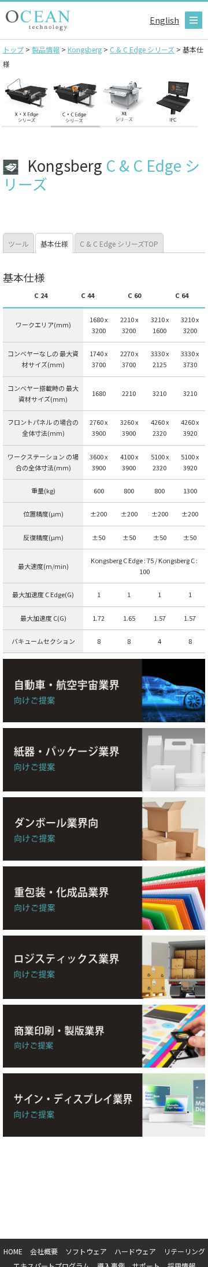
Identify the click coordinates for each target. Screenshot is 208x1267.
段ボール (104, 829)
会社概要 (44, 1251)
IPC (173, 102)
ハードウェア (135, 1251)
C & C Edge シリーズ (75, 102)
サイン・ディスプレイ (104, 1105)
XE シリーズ (124, 102)
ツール (18, 243)
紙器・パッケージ (104, 759)
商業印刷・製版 (104, 1036)
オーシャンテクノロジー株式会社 (38, 20)
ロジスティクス (104, 967)
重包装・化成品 (104, 898)
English (164, 20)
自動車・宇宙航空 (104, 690)
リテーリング (184, 1251)
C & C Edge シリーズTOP (119, 243)
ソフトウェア (86, 1251)
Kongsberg (26, 102)
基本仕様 (54, 243)
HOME (13, 1251)
